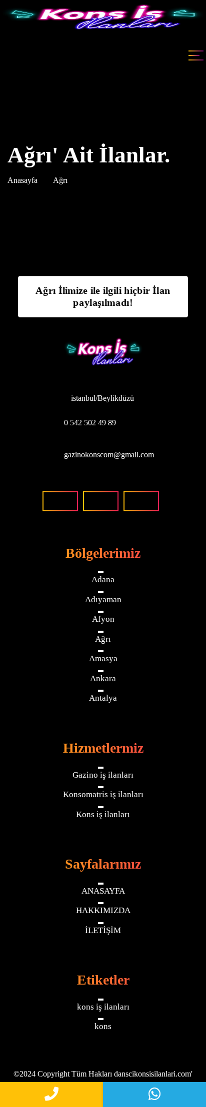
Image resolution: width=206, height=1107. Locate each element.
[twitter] (141, 501)
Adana (103, 579)
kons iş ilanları (103, 1007)
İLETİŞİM (103, 930)
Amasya (103, 658)
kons (103, 1026)
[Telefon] (51, 1094)
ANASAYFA (103, 891)
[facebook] (60, 501)
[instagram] (100, 501)
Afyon (103, 619)
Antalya (103, 698)
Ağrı (103, 639)
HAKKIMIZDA (103, 910)
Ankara (103, 678)
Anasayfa (23, 180)
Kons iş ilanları (103, 814)
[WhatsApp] (154, 1094)
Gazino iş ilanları (103, 775)
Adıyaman (103, 599)
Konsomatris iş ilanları (103, 794)
